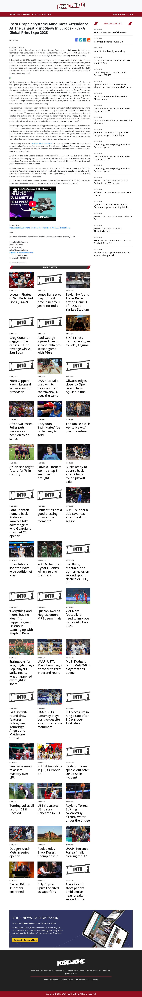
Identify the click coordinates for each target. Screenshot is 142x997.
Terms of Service (51, 979)
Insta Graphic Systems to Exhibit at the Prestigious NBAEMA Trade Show (39, 228)
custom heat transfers (42, 143)
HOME (13, 14)
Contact (95, 979)
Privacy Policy (67, 979)
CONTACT (46, 14)
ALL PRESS (36, 14)
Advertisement (82, 979)
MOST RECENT (23, 14)
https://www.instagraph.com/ (21, 252)
